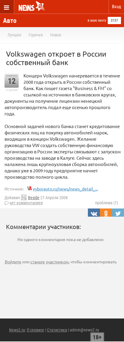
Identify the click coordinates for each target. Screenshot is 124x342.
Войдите (13, 261)
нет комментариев (26, 202)
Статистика (57, 330)
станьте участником (49, 261)
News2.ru (17, 330)
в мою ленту (97, 20)
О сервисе (35, 330)
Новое (55, 35)
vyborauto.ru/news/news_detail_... (65, 188)
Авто (10, 20)
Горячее (36, 35)
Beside (33, 197)
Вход (116, 6)
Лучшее (14, 35)
